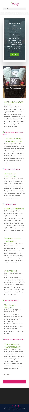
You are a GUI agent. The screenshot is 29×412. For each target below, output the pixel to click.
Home (19, 211)
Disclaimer (10, 409)
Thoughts (20, 178)
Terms (19, 409)
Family (19, 310)
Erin (10, 28)
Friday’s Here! (10, 271)
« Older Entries (7, 374)
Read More (14, 55)
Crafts (18, 28)
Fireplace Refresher (14, 208)
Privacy (15, 409)
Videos (6, 275)
